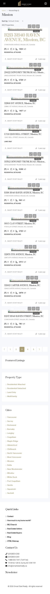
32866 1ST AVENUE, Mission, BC (19, 103)
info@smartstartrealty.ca (17, 566)
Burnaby (10, 429)
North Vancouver (14, 453)
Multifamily (12, 396)
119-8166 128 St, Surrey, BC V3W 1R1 (21, 563)
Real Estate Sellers (14, 529)
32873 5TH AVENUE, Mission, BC (20, 254)
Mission (10, 461)
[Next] (39, 349)
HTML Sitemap (13, 541)
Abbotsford (12, 445)
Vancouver (12, 417)
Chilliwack (11, 449)
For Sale (36, 31)
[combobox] (16, 21)
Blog (9, 537)
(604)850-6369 (13, 557)
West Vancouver (14, 457)
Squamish (11, 489)
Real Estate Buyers (14, 533)
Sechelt (10, 493)
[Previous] (4, 349)
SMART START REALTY (14, 59)
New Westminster (14, 469)
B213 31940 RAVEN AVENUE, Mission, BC (24, 38)
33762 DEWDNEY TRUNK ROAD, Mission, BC (26, 161)
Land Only (11, 392)
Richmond (11, 425)
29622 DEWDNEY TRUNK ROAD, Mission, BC (26, 72)
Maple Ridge (12, 441)
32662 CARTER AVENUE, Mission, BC (22, 285)
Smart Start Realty (21, 586)
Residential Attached (16, 384)
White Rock (12, 477)
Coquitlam (11, 437)
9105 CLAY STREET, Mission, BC (20, 223)
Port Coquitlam (13, 481)
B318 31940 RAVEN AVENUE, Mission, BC (24, 192)
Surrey (10, 421)
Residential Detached (16, 388)
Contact (10, 516)
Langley (10, 433)
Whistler (10, 473)
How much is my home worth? (19, 520)
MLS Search (12, 525)
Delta (9, 465)
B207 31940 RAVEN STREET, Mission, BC (24, 316)
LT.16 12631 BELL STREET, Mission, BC (23, 134)
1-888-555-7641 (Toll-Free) (17, 560)
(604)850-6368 (13, 554)
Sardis (10, 485)
